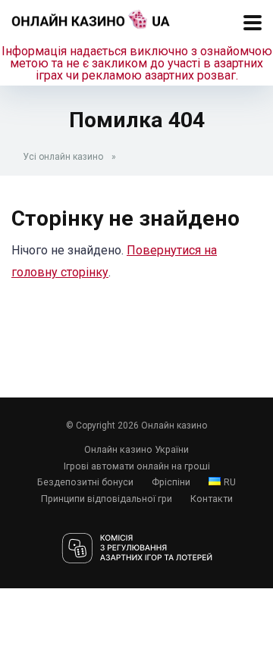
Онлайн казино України (136, 449)
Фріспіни (171, 482)
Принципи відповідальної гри (106, 498)
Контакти (211, 498)
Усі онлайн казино (63, 156)
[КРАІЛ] (136, 549)
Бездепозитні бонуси (85, 482)
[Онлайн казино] (91, 17)
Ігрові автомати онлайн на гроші (137, 466)
